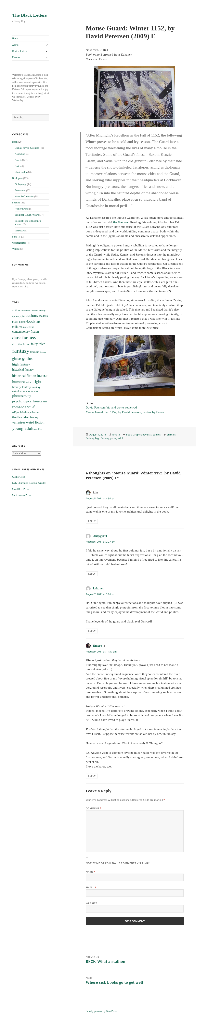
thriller (17, 417)
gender (43, 352)
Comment (94, 808)
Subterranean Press (21, 495)
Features (16, 57)
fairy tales (38, 344)
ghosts (17, 359)
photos (17, 395)
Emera (116, 434)
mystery (36, 387)
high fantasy (21, 364)
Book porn (17, 178)
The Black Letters (29, 15)
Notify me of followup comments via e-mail (118, 863)
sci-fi (31, 406)
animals (171, 434)
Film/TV (16, 236)
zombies (38, 429)
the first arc (121, 222)
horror (42, 375)
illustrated (28, 382)
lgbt (38, 381)
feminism (34, 351)
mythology (17, 391)
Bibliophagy (20, 184)
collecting (28, 327)
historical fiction (24, 376)
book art (33, 321)
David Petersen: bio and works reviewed (111, 407)
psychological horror (27, 401)
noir (25, 391)
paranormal (33, 391)
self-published (19, 412)
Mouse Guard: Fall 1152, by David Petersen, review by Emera (125, 412)
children (17, 326)
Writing (16, 248)
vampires (18, 422)
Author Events (22, 208)
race (45, 402)
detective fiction (21, 344)
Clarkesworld (18, 476)
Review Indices (19, 51)
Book (14, 141)
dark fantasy (24, 337)
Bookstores (20, 190)
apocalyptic (18, 315)
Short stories (21, 172)
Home (15, 38)
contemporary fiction (25, 331)
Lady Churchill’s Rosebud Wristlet (29, 483)
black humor (19, 321)
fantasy (20, 350)
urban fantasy (30, 417)
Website (91, 903)
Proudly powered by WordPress (101, 1011)
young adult (23, 428)
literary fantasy (21, 387)
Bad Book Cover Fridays (27, 214)
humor (17, 381)
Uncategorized (19, 242)
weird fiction (35, 422)
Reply (91, 521)
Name (91, 871)
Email (91, 887)
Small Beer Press (20, 489)
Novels (18, 160)
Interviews (20, 230)
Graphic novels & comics (27, 147)
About (15, 44)
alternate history (38, 311)
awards (43, 316)
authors (32, 315)
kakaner (98, 588)
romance (19, 407)
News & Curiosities (24, 196)
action (16, 310)
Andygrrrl (100, 535)
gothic (27, 358)
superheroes (32, 412)
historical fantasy (23, 369)
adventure (25, 310)
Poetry (18, 166)
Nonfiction (20, 154)
